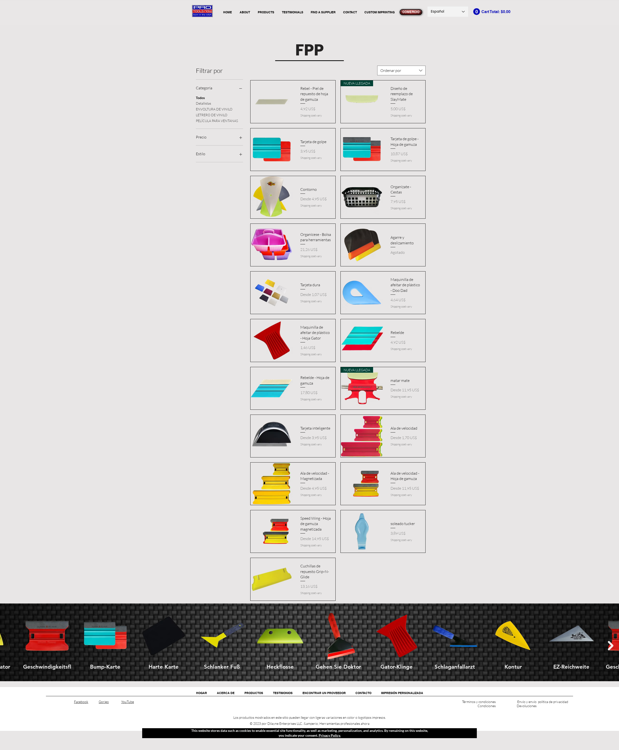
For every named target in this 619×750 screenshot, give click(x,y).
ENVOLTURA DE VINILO (214, 109)
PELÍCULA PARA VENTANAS (217, 121)
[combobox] (401, 70)
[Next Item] (610, 645)
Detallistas (203, 103)
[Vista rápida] (272, 101)
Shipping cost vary (311, 115)
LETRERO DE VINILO (211, 115)
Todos (200, 98)
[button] (476, 11)
